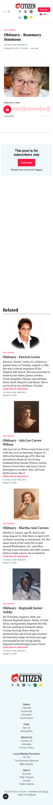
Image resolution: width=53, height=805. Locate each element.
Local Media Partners (26, 753)
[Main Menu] (5, 11)
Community (26, 711)
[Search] (9, 11)
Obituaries (9, 30)
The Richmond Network (26, 760)
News (26, 704)
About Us (26, 737)
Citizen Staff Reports (15, 45)
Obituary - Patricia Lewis (21, 357)
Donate (44, 9)
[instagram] (31, 11)
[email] (31, 17)
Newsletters (26, 731)
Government (26, 718)
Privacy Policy (26, 747)
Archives (26, 773)
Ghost (45, 791)
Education (26, 714)
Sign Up (26, 727)
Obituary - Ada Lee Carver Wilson (22, 442)
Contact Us (26, 740)
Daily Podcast (26, 777)
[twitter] (25, 11)
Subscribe (26, 162)
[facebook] (20, 11)
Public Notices (26, 784)
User (27, 724)
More (26, 770)
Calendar (26, 707)
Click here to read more (15, 388)
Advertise (26, 744)
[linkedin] (20, 17)
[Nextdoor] (25, 17)
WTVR (26, 757)
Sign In (39, 169)
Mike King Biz (26, 764)
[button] (5, 796)
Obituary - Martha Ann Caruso (26, 527)
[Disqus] (26, 218)
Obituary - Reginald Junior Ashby (23, 610)
